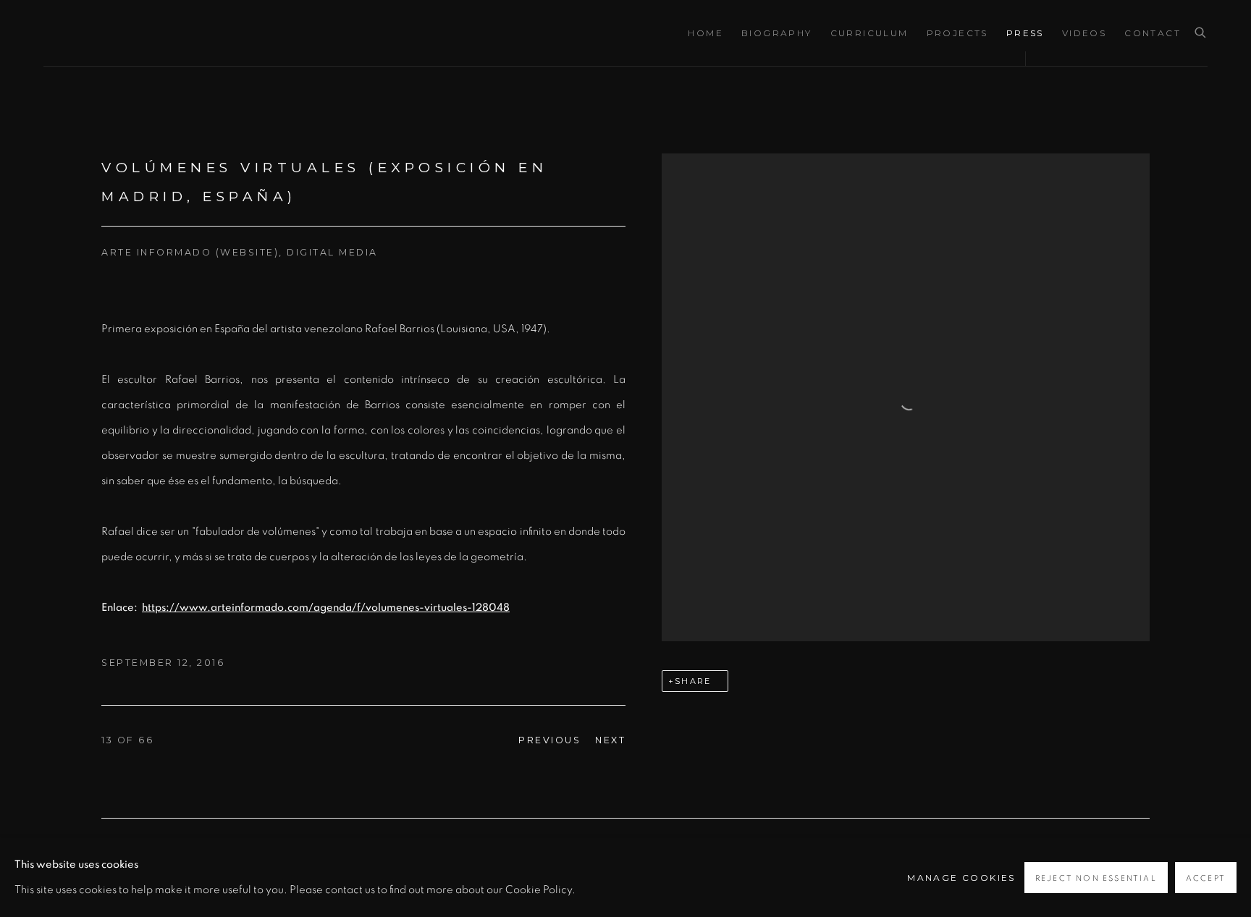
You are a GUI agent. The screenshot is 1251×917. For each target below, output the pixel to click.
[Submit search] (1201, 33)
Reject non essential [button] (1096, 878)
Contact (1152, 33)
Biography (776, 33)
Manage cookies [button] (961, 877)
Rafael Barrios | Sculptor (166, 32)
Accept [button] (1206, 878)
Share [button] (693, 681)
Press (1025, 33)
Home (705, 33)
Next (610, 740)
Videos (1084, 33)
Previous (549, 740)
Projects (957, 33)
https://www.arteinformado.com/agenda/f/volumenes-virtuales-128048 (326, 607)
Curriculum (869, 33)
